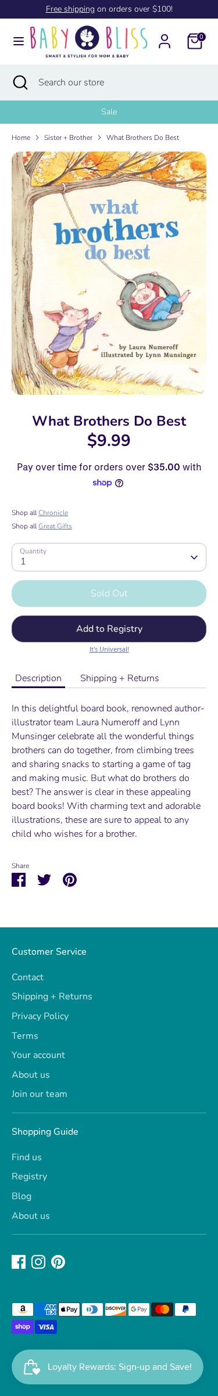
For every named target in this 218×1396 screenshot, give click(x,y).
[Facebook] (19, 1262)
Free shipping (70, 9)
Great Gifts (55, 526)
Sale (109, 111)
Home (21, 137)
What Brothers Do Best (142, 137)
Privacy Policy (40, 1016)
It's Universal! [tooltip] (109, 649)
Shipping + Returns (119, 678)
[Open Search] (19, 82)
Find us (27, 1157)
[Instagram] (38, 1262)
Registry (29, 1176)
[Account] (164, 36)
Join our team (39, 1094)
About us (31, 1074)
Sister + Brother (68, 137)
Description (38, 678)
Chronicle (53, 512)
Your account (38, 1055)
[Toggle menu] (14, 41)
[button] (109, 629)
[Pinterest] (58, 1262)
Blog (21, 1196)
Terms (25, 1036)
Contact (28, 977)
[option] (109, 112)
